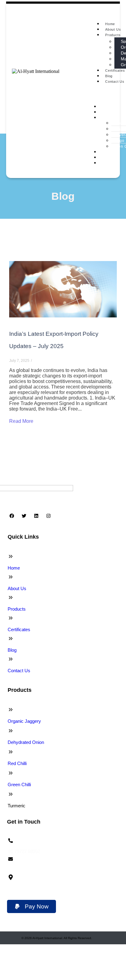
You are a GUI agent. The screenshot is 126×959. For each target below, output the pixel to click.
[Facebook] (11, 515)
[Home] (11, 556)
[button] (31, 906)
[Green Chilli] (11, 773)
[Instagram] (48, 515)
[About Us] (11, 577)
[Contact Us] (11, 659)
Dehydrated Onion (26, 742)
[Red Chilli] (11, 752)
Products (112, 35)
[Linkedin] (36, 515)
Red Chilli (17, 763)
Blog (109, 76)
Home (110, 24)
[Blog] (11, 638)
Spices (118, 123)
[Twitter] (23, 515)
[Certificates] (11, 618)
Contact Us (109, 163)
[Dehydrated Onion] (11, 731)
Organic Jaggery (24, 721)
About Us (113, 29)
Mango (118, 140)
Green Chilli (19, 784)
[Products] (11, 597)
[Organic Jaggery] (11, 710)
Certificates (109, 152)
